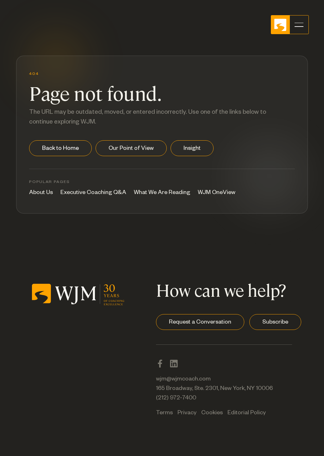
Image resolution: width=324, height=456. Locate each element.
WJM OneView (216, 193)
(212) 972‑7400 (176, 398)
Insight (192, 149)
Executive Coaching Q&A (93, 193)
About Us (41, 193)
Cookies (212, 413)
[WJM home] (78, 293)
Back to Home (60, 149)
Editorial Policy (246, 413)
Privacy (187, 413)
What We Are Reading (162, 193)
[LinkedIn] (174, 364)
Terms (164, 413)
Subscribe (275, 322)
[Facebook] (160, 364)
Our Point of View (131, 149)
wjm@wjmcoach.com (183, 379)
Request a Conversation (200, 322)
